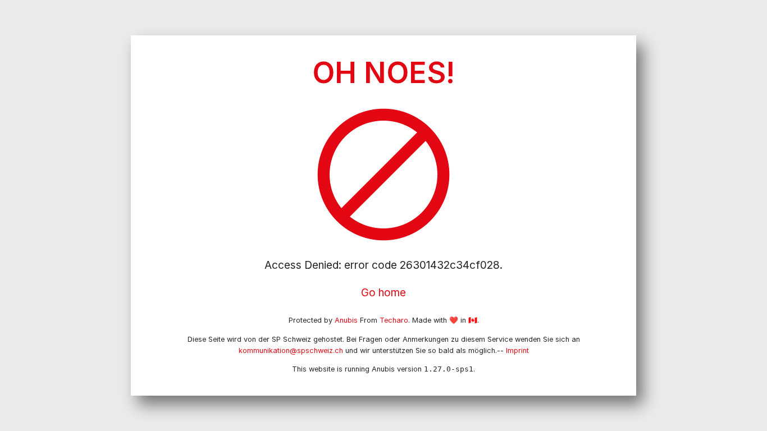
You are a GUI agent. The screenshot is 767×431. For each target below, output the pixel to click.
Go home (383, 292)
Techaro (394, 320)
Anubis (346, 320)
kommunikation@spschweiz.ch (291, 350)
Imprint (517, 350)
